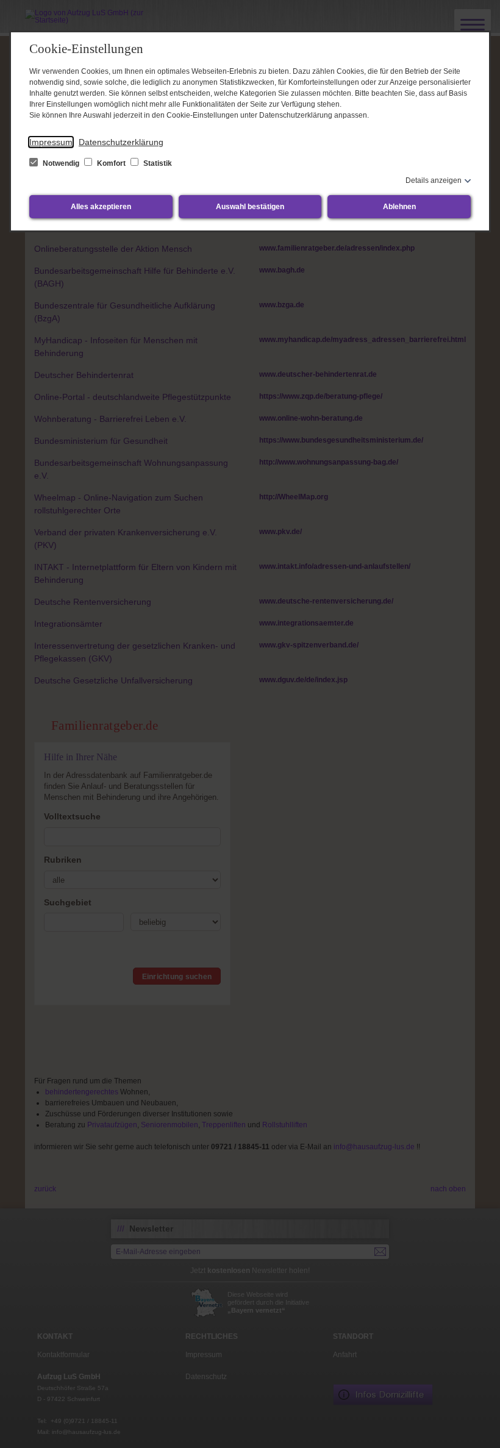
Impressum (51, 142)
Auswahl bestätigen (250, 206)
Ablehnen (399, 206)
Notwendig (61, 163)
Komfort (111, 163)
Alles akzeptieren (101, 206)
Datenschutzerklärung (121, 142)
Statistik (156, 163)
